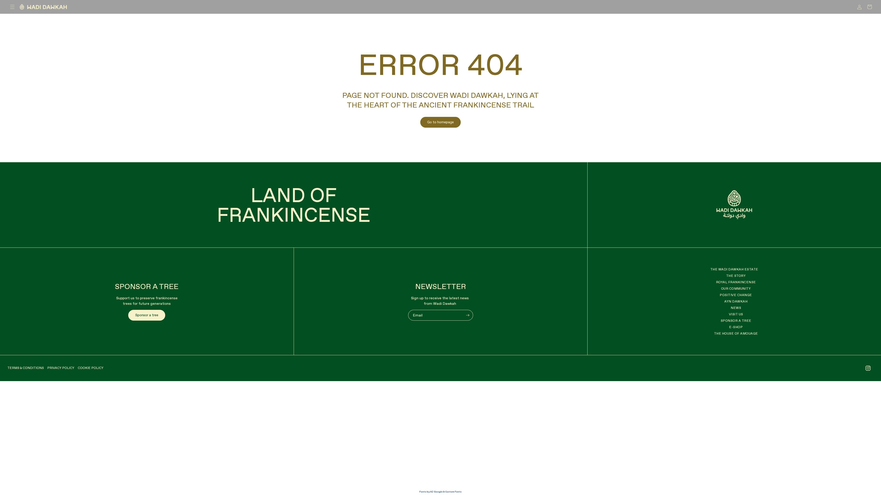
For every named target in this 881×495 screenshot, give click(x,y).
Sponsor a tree (146, 315)
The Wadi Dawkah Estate (734, 269)
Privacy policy (60, 368)
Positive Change (736, 295)
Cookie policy (90, 368)
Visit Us (736, 314)
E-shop (736, 327)
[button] (12, 7)
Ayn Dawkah (735, 301)
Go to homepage (440, 122)
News (736, 307)
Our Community (736, 288)
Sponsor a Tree (736, 320)
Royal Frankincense (736, 282)
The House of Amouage (736, 333)
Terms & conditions (25, 368)
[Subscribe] (468, 315)
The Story (736, 275)
